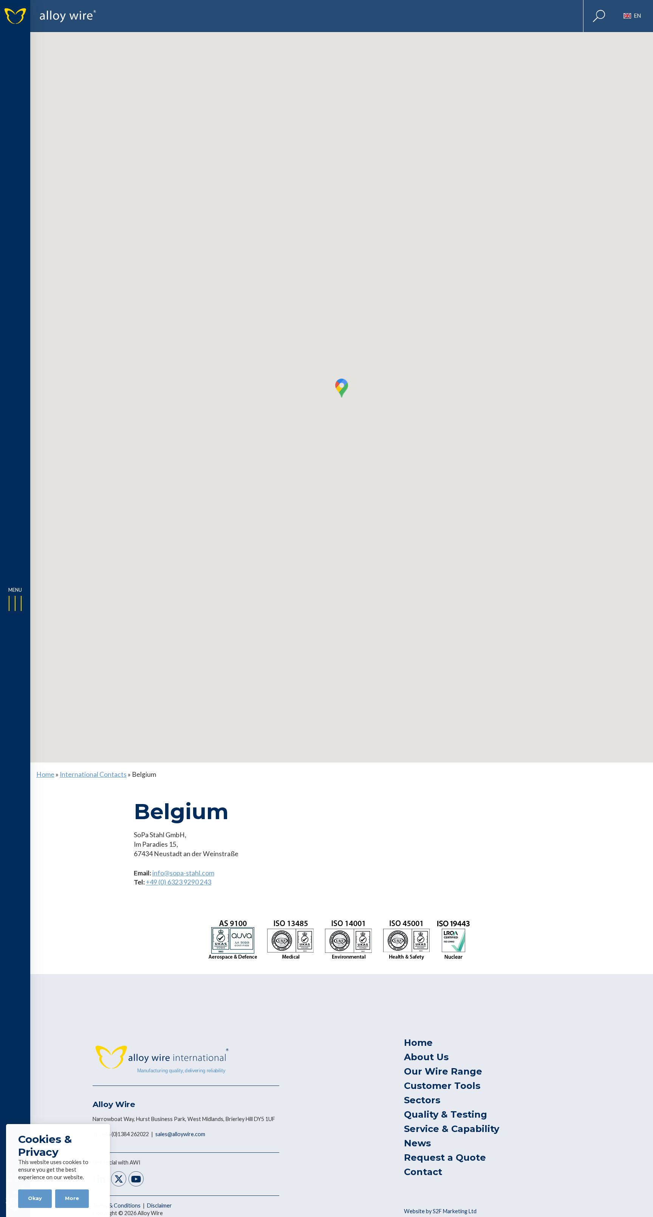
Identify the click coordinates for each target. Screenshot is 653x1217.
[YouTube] (136, 1179)
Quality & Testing (445, 1114)
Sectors (422, 1100)
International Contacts (93, 774)
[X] (118, 1179)
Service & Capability (451, 1128)
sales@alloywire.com (180, 1134)
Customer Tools (442, 1085)
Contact (423, 1171)
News (417, 1143)
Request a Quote (445, 1157)
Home (45, 774)
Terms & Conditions (117, 1205)
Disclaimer (159, 1205)
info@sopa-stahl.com (183, 873)
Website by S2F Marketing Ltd (440, 1211)
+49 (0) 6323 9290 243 (178, 882)
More (72, 1198)
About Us (426, 1057)
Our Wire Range (443, 1071)
